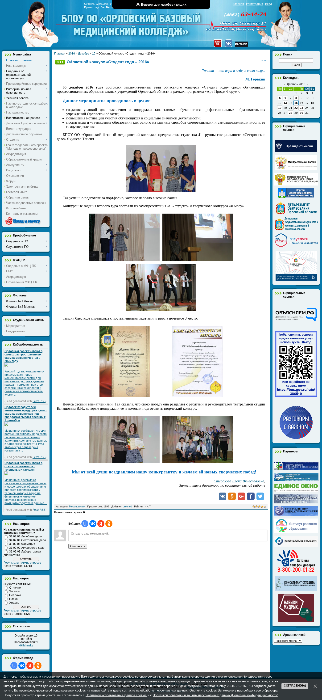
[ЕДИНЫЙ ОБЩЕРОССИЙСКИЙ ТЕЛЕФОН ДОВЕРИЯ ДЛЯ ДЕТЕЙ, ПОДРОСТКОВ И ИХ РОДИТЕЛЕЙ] (296, 572)
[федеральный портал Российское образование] (296, 502)
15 (93, 53)
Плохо (13, 599)
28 (290, 112)
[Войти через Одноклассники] (37, 665)
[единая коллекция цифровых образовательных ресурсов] (296, 480)
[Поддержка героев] (296, 279)
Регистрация (254, 4)
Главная (238, 4)
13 (285, 103)
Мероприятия (77, 506)
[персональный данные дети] (296, 545)
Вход (268, 4)
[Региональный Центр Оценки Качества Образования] (296, 514)
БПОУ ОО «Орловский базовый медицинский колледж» (131, 22)
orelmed (127, 506)
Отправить (77, 546)
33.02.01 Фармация (22, 544)
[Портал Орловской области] (296, 197)
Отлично (15, 587)
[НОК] (296, 396)
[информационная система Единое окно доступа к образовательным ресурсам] (296, 490)
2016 (71, 53)
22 (296, 108)
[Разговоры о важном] (296, 438)
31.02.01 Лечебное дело (25, 536)
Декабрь (83, 53)
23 (301, 108)
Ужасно (14, 602)
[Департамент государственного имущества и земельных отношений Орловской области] (296, 229)
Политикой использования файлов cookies (116, 695)
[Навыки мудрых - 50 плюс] (296, 621)
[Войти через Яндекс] (29, 665)
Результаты (11, 562)
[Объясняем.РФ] (296, 321)
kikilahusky (26, 645)
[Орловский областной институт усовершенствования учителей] (296, 532)
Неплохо (15, 595)
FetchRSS (39, 401)
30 (301, 112)
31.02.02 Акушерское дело (27, 547)
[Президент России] (296, 151)
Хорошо (14, 591)
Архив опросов (31, 562)
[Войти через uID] (13, 665)
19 (279, 108)
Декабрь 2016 (296, 84)
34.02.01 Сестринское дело (27, 540)
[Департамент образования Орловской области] (296, 213)
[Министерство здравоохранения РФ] (296, 184)
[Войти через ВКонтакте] (21, 665)
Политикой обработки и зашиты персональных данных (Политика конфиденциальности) (215, 695)
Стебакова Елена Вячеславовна (239, 481)
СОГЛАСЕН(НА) (295, 685)
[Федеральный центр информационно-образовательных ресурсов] (296, 469)
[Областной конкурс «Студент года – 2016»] (161, 191)
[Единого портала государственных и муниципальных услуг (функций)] (296, 247)
